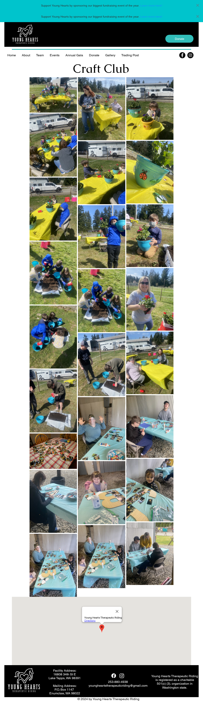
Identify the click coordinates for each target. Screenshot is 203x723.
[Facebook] (182, 55)
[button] (40, 55)
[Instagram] (190, 55)
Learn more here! (151, 5)
